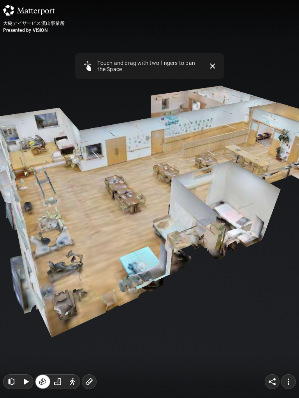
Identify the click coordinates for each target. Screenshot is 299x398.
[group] (57, 381)
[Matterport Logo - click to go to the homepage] (29, 10)
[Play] (26, 382)
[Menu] (288, 381)
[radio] (42, 382)
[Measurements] (89, 381)
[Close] (213, 66)
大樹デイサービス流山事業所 (34, 23)
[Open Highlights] (11, 382)
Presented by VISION (25, 30)
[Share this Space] (272, 381)
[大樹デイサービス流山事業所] (149, 199)
